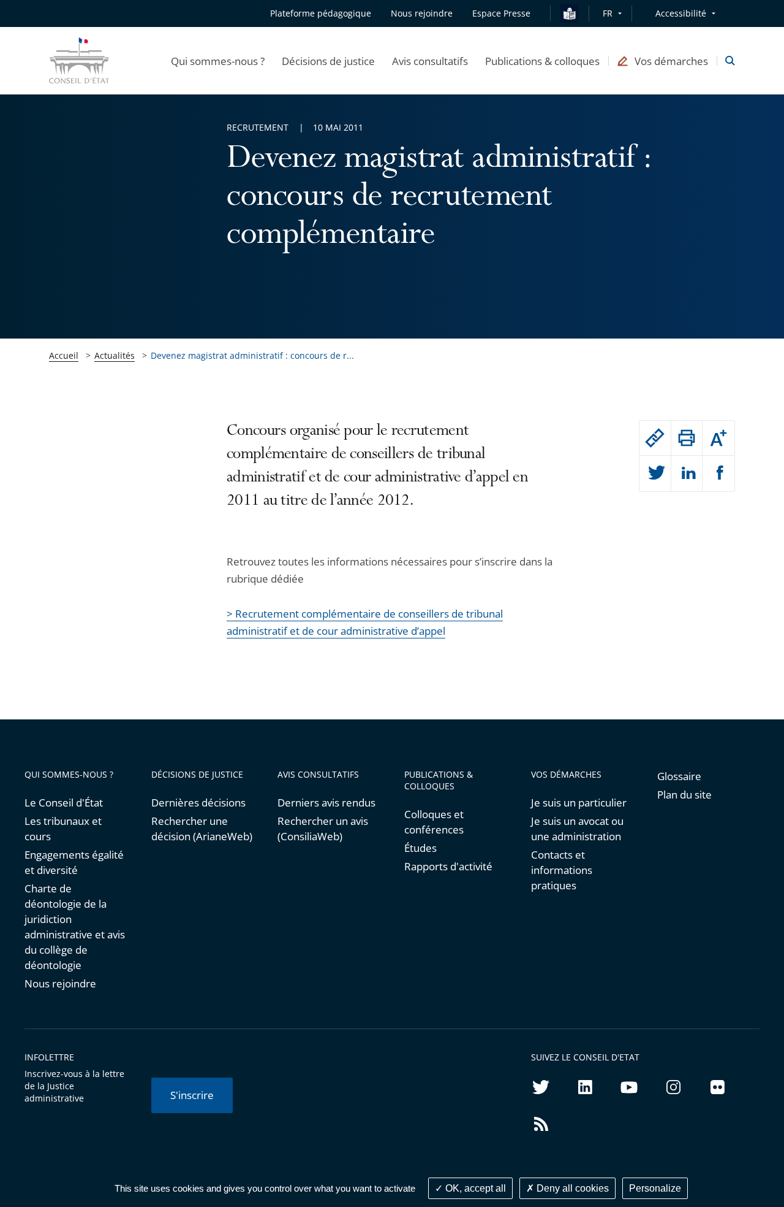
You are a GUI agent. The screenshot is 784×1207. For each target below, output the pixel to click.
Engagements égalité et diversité (74, 862)
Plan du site (684, 794)
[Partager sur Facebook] (718, 473)
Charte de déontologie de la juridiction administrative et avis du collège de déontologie (74, 926)
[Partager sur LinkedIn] (687, 473)
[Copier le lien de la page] (655, 438)
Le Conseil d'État (63, 802)
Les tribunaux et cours (63, 828)
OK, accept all (474, 1188)
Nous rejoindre (60, 983)
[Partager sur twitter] (655, 473)
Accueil (63, 355)
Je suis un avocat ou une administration (577, 828)
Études (420, 848)
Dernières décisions (198, 802)
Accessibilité (680, 13)
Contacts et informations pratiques (561, 870)
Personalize (655, 1188)
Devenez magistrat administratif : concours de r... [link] (252, 355)
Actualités (114, 355)
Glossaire (679, 776)
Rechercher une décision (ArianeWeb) (201, 828)
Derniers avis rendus (326, 802)
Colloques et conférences (434, 822)
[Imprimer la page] (687, 438)
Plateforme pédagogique (320, 13)
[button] (218, 60)
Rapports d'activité (448, 866)
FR (607, 13)
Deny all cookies (571, 1188)
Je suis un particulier (579, 802)
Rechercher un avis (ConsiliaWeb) (322, 828)
